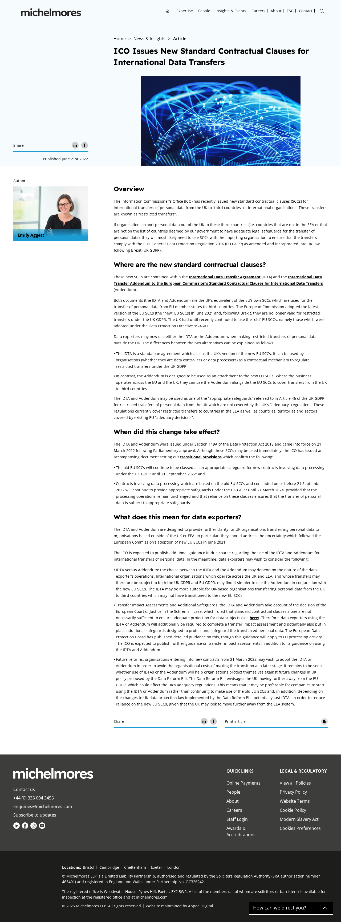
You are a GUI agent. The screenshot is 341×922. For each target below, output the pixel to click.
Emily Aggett (31, 235)
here (254, 617)
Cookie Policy (293, 810)
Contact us (24, 789)
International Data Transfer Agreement (225, 276)
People (204, 10)
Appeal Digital (200, 905)
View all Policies (295, 783)
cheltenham (135, 867)
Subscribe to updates (34, 815)
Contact (305, 10)
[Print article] (324, 721)
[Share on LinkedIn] (75, 145)
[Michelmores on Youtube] (42, 825)
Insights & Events (231, 10)
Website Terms (295, 801)
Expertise (184, 10)
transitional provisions (201, 456)
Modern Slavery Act (299, 819)
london (174, 867)
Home (168, 10)
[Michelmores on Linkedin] (16, 825)
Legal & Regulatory (303, 771)
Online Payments (243, 783)
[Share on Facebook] (84, 145)
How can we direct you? (279, 908)
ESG (290, 10)
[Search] (322, 11)
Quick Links (240, 771)
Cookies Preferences (300, 828)
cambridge (109, 867)
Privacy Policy (293, 792)
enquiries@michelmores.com (42, 806)
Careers (258, 10)
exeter (156, 867)
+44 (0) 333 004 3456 (33, 798)
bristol (88, 867)
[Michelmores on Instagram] (33, 825)
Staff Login (237, 819)
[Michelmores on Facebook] (25, 825)
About (276, 10)
